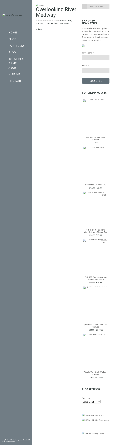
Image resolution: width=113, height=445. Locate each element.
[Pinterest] (8, 437)
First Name (88, 52)
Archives (86, 398)
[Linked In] (29, 437)
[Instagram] (16, 437)
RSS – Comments (101, 420)
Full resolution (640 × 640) (58, 23)
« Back (39, 29)
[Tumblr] (12, 437)
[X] (20, 437)
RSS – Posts (98, 415)
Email (85, 65)
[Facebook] (3, 437)
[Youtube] (24, 437)
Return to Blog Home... (95, 433)
